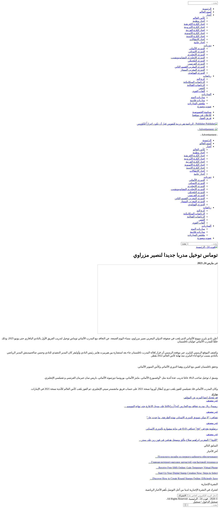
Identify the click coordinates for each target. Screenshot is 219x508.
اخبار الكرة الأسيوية (195, 33)
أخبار (208, 14)
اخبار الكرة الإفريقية (194, 24)
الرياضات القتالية (196, 85)
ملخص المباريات (196, 103)
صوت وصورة (204, 106)
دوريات (207, 45)
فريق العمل (205, 118)
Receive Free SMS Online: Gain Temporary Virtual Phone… (187, 467)
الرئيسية (206, 8)
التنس (202, 88)
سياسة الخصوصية (201, 112)
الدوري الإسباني (196, 51)
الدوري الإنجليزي (196, 54)
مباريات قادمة (197, 100)
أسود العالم (205, 11)
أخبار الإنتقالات (197, 39)
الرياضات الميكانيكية (194, 82)
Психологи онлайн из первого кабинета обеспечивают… (186, 456)
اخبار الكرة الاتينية (195, 36)
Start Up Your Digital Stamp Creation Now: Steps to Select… (187, 473)
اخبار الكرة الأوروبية (194, 27)
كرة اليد (201, 79)
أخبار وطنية (199, 21)
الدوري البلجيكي (196, 60)
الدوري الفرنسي (196, 63)
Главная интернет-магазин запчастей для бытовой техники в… (183, 462)
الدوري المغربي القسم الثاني (190, 66)
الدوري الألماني (197, 48)
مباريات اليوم (198, 97)
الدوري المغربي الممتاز (193, 69)
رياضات (207, 76)
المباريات (206, 94)
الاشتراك (182, 495)
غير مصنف (212, 400)
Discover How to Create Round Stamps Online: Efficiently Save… (184, 478)
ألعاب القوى (198, 91)
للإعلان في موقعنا (201, 115)
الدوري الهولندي (196, 72)
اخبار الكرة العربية (195, 30)
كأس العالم (199, 18)
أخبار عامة (199, 42)
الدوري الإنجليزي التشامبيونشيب (188, 57)
